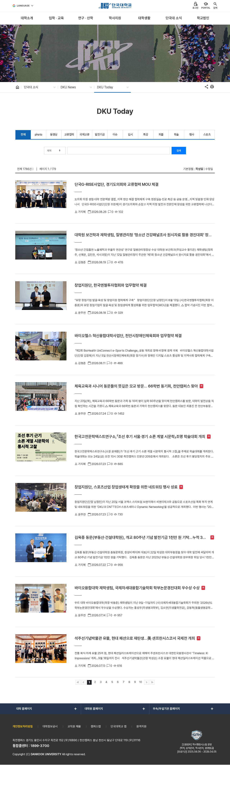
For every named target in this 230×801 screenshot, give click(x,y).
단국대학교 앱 (118, 726)
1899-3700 (40, 746)
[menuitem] (27, 18)
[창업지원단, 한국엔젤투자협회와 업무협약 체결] (40, 299)
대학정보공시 (50, 726)
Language (23, 5)
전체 (23, 134)
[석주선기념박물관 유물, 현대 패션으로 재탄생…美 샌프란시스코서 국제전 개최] (40, 652)
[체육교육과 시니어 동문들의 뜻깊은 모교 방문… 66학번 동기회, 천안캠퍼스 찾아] (40, 400)
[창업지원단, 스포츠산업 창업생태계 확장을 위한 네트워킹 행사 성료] (40, 501)
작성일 (199, 169)
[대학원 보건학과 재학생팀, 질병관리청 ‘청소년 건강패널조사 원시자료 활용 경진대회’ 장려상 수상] (40, 249)
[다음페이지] (146, 682)
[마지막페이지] (152, 682)
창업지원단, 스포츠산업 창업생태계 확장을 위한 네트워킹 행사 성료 (126, 487)
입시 (130, 134)
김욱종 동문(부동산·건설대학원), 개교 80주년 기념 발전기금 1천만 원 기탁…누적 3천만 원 (140, 537)
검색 (179, 150)
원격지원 (141, 726)
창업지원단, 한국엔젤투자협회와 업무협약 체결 (111, 285)
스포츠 (207, 134)
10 (140, 681)
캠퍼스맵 (96, 726)
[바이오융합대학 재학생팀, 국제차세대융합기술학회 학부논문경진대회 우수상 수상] (40, 602)
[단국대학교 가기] (115, 6)
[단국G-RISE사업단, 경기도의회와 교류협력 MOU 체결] (40, 198)
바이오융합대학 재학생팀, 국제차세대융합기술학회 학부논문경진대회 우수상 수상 (137, 587)
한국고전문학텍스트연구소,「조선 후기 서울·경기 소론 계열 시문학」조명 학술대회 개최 (140, 436)
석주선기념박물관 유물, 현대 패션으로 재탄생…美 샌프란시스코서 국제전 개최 (135, 638)
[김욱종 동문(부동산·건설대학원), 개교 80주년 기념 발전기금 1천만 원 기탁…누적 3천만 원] (40, 551)
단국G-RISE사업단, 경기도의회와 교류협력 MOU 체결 (116, 184)
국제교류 (84, 134)
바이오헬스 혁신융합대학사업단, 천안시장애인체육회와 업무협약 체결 (128, 335)
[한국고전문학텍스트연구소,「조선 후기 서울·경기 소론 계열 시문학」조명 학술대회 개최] (40, 450)
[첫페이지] (78, 682)
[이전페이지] (83, 682)
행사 (191, 134)
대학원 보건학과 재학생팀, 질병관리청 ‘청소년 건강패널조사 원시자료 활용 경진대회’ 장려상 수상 (143, 234)
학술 (176, 134)
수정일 (209, 169)
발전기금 (100, 134)
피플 (161, 134)
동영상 (54, 134)
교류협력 (69, 134)
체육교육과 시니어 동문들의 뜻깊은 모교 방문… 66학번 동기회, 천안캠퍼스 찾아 (136, 386)
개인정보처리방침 (23, 726)
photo (38, 134)
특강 (145, 134)
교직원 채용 (74, 726)
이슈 (115, 134)
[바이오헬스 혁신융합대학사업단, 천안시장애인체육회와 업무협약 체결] (40, 350)
